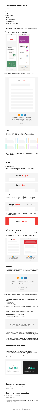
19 (4, 386)
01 (4, 28)
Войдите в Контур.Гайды (30, 400)
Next (31, 52)
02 (4, 73)
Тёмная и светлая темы (10, 19)
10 (4, 232)
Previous (4, 52)
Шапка (6, 13)
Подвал (7, 17)
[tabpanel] (17, 52)
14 (4, 306)
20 (4, 395)
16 (4, 338)
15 (4, 332)
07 (4, 168)
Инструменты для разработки (11, 23)
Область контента (9, 15)
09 (4, 213)
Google (11, 304)
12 (4, 294)
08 (4, 194)
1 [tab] (17, 71)
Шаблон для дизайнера (10, 21)
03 (4, 133)
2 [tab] (18, 71)
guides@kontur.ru (28, 409)
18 (4, 351)
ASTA (6, 304)
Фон (6, 11)
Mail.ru (9, 304)
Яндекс (14, 304)
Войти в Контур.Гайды (16, 409)
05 (4, 156)
